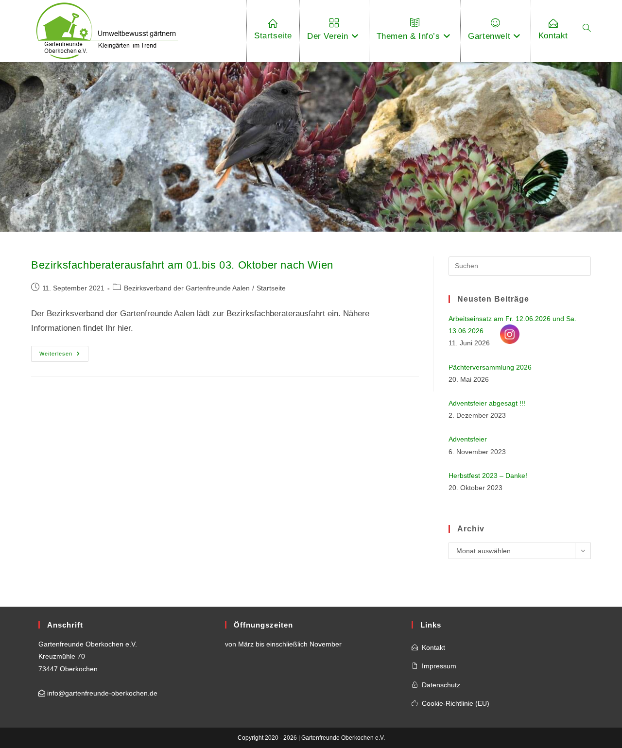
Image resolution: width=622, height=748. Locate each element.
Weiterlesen (63, 356)
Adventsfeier (468, 439)
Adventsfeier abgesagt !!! (487, 403)
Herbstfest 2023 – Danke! (488, 475)
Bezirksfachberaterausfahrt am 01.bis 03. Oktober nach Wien (182, 265)
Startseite (271, 288)
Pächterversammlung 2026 (490, 367)
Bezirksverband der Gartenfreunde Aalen (187, 288)
